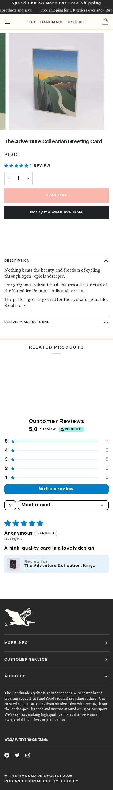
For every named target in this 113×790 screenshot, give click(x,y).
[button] (17, 166)
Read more (15, 305)
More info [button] (16, 643)
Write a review (56, 489)
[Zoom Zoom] (56, 81)
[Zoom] (19, 119)
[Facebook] (6, 755)
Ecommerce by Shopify (51, 781)
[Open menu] (12, 22)
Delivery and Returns (26, 322)
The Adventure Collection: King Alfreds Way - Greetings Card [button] (58, 566)
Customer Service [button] (25, 660)
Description (16, 260)
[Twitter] (17, 755)
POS (8, 781)
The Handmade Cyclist (35, 776)
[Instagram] (27, 755)
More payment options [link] (27, 247)
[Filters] (10, 505)
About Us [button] (15, 676)
